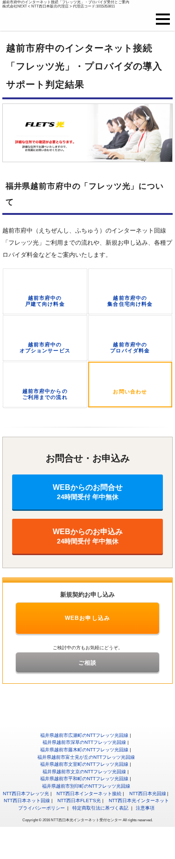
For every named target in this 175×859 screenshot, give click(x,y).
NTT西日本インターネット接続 (88, 793)
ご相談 (87, 663)
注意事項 (145, 808)
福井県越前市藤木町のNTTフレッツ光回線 (84, 749)
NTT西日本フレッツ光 (26, 793)
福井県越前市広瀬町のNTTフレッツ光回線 (84, 735)
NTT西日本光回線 (147, 793)
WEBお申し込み (88, 618)
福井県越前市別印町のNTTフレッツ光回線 (86, 786)
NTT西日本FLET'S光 (79, 800)
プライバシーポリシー (41, 808)
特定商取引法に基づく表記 (100, 808)
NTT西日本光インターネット (139, 800)
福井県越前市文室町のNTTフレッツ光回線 (84, 764)
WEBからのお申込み (88, 536)
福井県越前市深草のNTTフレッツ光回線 (84, 742)
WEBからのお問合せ (88, 492)
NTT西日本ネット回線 (27, 800)
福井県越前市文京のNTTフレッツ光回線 (84, 771)
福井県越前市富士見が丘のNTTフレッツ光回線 (86, 757)
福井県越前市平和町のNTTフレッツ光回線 (84, 778)
